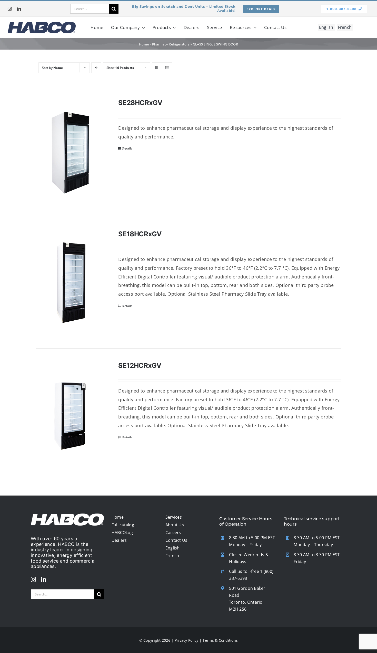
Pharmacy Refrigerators (171, 44)
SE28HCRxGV (140, 103)
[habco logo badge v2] (42, 24)
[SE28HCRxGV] (71, 151)
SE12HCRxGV (139, 365)
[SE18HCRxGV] (71, 282)
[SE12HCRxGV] (71, 414)
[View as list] (167, 68)
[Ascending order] (96, 67)
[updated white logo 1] (67, 516)
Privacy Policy (187, 640)
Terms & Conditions (220, 640)
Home (144, 44)
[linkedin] (19, 9)
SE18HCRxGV (139, 234)
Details (127, 148)
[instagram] (10, 9)
